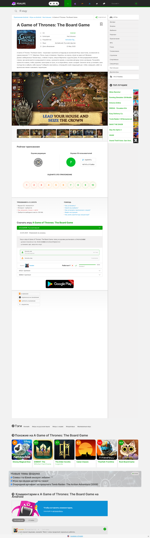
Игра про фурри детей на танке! (29, 481)
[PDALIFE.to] (18, 3)
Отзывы (31, 520)
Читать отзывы (88, 164)
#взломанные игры (84, 426)
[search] (71, 11)
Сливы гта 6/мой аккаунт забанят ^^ (32, 477)
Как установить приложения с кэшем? (77, 210)
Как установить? (70, 205)
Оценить (88, 160)
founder (31, 265)
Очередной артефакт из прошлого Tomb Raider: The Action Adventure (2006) (54, 484)
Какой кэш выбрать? (71, 208)
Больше (136, 473)
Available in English (76, 536)
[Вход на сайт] (136, 4)
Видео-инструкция (71, 212)
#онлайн (26, 426)
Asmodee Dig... (70, 40)
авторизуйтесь (57, 511)
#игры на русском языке (41, 426)
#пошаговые (70, 426)
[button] (105, 73)
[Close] (148, 536)
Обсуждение (18, 520)
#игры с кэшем (58, 426)
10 (93, 185)
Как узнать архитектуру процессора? (77, 214)
